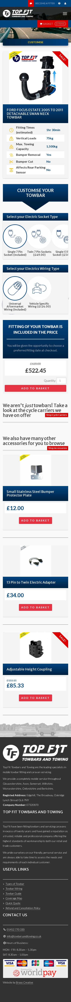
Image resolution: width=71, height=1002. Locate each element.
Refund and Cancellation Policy (22, 908)
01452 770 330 (16, 929)
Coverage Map (13, 898)
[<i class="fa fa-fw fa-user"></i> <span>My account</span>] (65, 3)
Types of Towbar (14, 883)
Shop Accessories (57, 448)
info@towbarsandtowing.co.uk (24, 936)
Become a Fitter (45, 3)
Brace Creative (24, 982)
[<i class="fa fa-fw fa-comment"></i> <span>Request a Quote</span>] (31, 3)
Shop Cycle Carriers (56, 415)
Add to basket (35, 388)
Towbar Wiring (13, 888)
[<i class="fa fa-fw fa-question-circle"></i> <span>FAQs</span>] (59, 3)
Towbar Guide (13, 893)
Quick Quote (12, 903)
